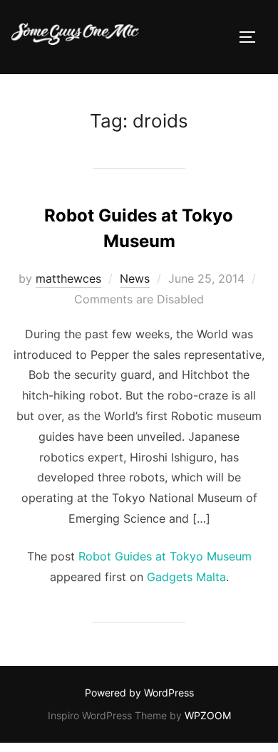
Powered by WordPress (139, 692)
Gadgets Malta (186, 577)
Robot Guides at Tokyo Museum (165, 556)
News (135, 278)
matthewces (68, 278)
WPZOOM (208, 715)
